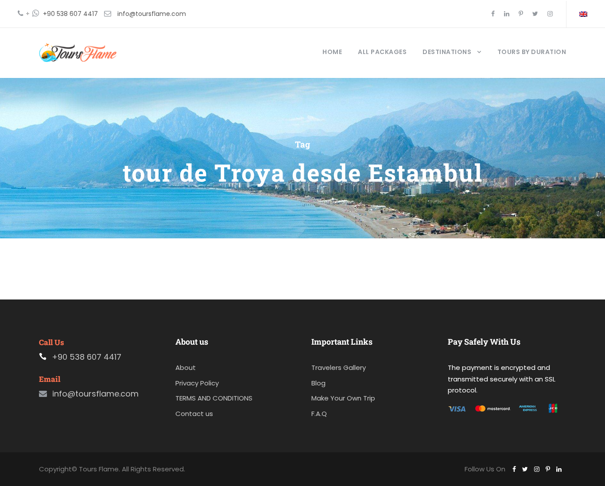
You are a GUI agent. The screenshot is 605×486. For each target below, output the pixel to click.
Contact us (194, 413)
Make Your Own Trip (343, 398)
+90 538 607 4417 (70, 13)
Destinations (447, 51)
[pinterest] (521, 13)
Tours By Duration (531, 51)
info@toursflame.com (151, 13)
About (185, 367)
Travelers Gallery (338, 367)
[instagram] (550, 13)
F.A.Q (319, 413)
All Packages (382, 51)
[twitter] (535, 13)
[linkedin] (506, 13)
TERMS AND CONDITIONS (213, 398)
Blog (318, 383)
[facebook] (493, 13)
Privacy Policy (197, 383)
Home (332, 51)
